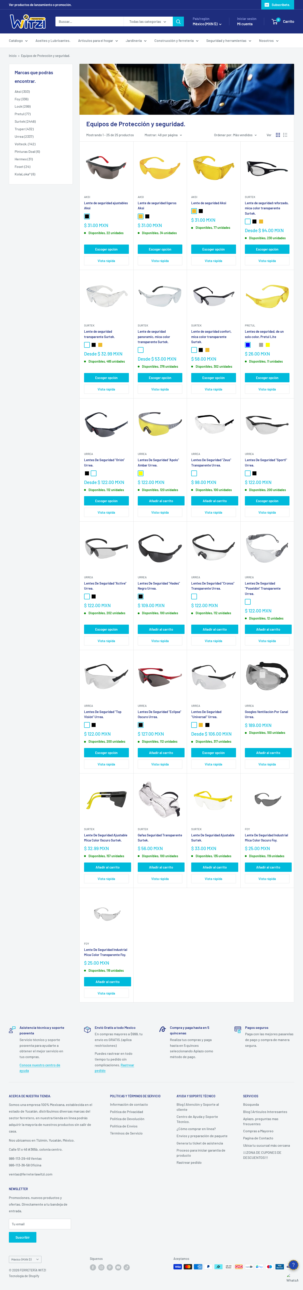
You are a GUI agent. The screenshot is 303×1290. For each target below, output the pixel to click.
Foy (247, 829)
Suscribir (23, 1237)
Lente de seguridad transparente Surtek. (99, 333)
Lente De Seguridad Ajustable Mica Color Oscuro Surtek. (105, 837)
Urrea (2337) (24, 136)
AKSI (87, 197)
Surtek (250, 197)
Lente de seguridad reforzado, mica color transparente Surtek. (267, 208)
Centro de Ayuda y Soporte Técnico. (197, 1118)
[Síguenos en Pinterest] (110, 1267)
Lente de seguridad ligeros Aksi (157, 205)
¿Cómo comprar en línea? (196, 1129)
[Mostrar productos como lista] (285, 135)
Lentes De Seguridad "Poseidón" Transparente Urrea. (263, 588)
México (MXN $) (21, 1259)
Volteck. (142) (25, 144)
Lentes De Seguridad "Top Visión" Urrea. (102, 714)
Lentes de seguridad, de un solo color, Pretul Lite (264, 333)
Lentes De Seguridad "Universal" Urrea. (206, 714)
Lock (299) (23, 106)
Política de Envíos (124, 1126)
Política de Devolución (127, 1119)
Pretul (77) (23, 114)
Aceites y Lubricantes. (52, 40)
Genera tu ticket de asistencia (200, 1143)
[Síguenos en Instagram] (101, 1267)
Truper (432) (24, 129)
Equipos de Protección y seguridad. (45, 56)
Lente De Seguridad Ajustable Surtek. (212, 837)
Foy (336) (21, 99)
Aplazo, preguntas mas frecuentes (260, 1121)
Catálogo (16, 40)
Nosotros (266, 40)
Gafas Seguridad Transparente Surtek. (160, 837)
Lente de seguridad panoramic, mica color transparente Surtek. (154, 336)
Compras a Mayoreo (258, 1131)
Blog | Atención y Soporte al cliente (198, 1106)
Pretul (250, 325)
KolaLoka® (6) (25, 174)
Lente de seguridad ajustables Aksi (106, 205)
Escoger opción (106, 249)
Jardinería (134, 40)
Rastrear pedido (189, 1162)
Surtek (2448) (25, 121)
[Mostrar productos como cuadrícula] (278, 135)
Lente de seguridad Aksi (208, 203)
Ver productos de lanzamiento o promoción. (40, 5)
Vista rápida (106, 261)
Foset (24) (22, 166)
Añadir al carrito (161, 501)
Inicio (13, 56)
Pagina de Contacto (258, 1138)
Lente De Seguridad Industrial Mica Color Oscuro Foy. (266, 837)
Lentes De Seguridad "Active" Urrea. (105, 585)
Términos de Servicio (126, 1133)
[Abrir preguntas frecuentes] (293, 1265)
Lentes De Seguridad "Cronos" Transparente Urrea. (212, 585)
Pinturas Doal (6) (27, 151)
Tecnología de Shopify (24, 1276)
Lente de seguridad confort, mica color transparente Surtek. (211, 336)
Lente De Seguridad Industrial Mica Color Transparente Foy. (105, 952)
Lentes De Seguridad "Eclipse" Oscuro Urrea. (159, 714)
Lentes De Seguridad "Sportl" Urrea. (266, 462)
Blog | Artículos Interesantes (265, 1111)
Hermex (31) (24, 159)
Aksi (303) (22, 91)
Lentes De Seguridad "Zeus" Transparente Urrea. (211, 462)
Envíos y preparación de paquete (202, 1136)
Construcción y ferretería (174, 40)
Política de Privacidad (126, 1111)
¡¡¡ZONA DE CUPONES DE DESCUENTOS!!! (262, 1154)
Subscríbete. (281, 5)
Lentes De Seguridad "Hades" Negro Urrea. (159, 585)
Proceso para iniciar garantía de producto (201, 1152)
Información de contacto (129, 1104)
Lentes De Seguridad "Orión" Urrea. (104, 462)
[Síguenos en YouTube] (118, 1267)
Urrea (88, 454)
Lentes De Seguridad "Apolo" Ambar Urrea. (158, 462)
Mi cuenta (245, 23)
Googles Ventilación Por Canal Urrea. (266, 714)
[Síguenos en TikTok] (127, 1267)
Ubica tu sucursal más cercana (266, 1145)
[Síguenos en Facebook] (93, 1267)
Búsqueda (251, 1104)
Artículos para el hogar (95, 40)
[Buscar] (178, 21)
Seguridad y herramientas (226, 40)
